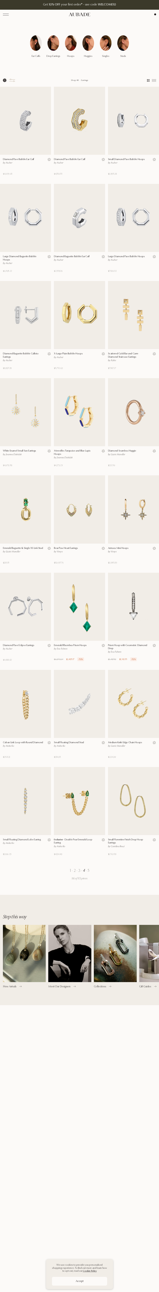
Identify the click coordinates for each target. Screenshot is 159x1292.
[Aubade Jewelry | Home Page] (79, 14)
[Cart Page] (155, 14)
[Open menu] (6, 14)
